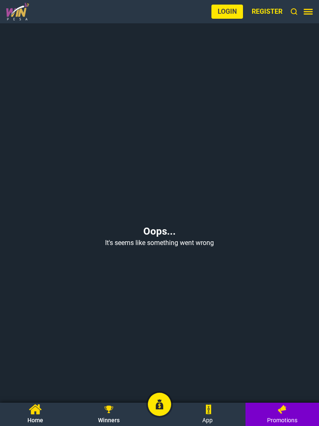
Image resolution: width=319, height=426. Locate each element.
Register (267, 11)
